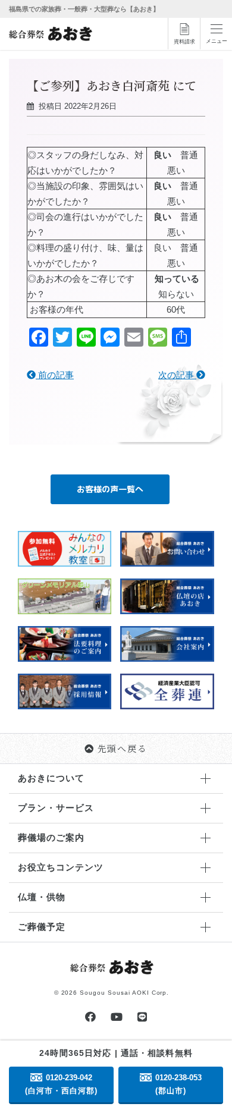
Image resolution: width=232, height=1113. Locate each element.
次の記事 (177, 375)
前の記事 (55, 375)
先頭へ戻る (123, 748)
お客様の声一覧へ (110, 489)
